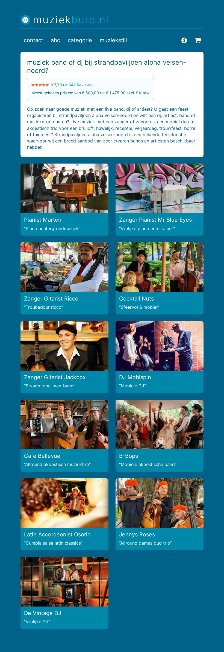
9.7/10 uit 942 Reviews (71, 84)
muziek (71, 20)
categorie (80, 40)
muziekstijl (113, 40)
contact (33, 40)
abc (55, 40)
